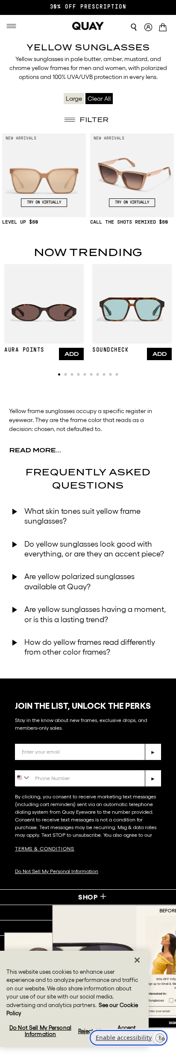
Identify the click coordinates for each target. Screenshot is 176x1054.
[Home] (88, 26)
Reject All (90, 1031)
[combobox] (23, 777)
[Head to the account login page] (148, 27)
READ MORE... (35, 450)
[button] (59, 374)
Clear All (99, 98)
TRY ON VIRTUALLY (44, 202)
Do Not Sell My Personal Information (56, 871)
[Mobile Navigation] (14, 26)
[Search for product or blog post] (134, 27)
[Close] (137, 960)
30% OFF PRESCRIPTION (88, 7)
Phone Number (39, 763)
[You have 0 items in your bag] (164, 28)
